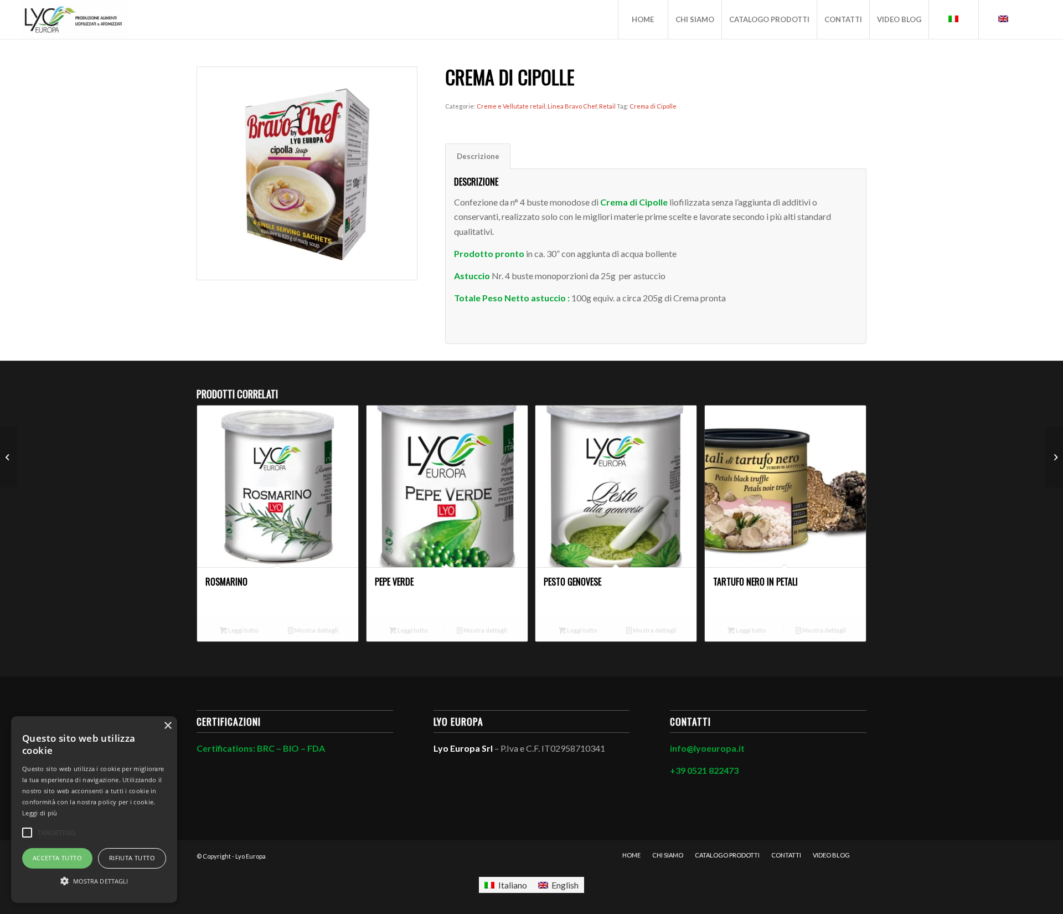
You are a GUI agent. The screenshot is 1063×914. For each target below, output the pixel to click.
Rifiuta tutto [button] (132, 858)
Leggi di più (40, 813)
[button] (94, 881)
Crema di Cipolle (653, 106)
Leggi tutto (243, 630)
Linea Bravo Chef (572, 106)
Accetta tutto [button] (57, 858)
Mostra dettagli (315, 630)
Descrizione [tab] (478, 156)
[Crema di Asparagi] (1054, 457)
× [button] (167, 726)
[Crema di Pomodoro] (8, 457)
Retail (607, 106)
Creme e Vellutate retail (511, 106)
